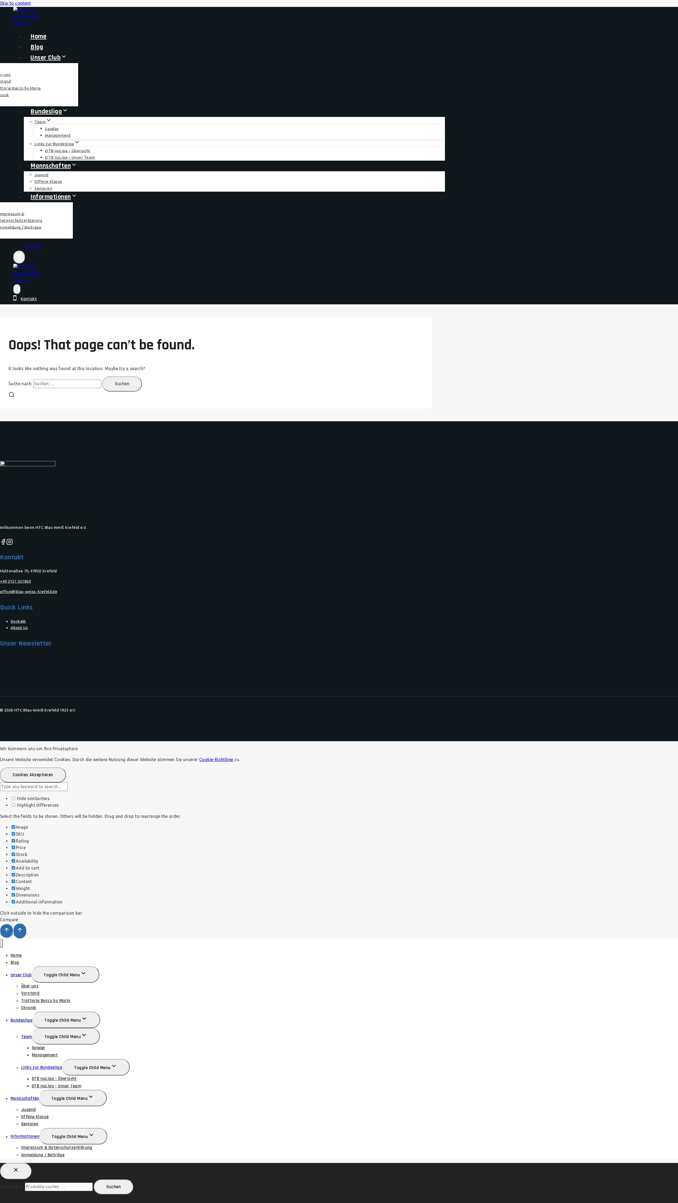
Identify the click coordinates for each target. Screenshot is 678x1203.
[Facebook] (3, 543)
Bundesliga (21, 1020)
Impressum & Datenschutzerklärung (56, 1148)
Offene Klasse (34, 1117)
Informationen (25, 1137)
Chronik (28, 1008)
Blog (15, 962)
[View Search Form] (17, 289)
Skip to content (15, 3)
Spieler (52, 128)
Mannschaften (25, 1098)
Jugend (28, 1110)
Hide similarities (33, 798)
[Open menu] (19, 257)
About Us (19, 627)
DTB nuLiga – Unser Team (56, 1086)
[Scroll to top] (6, 931)
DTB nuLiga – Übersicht (54, 1079)
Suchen (113, 1187)
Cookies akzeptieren (33, 775)
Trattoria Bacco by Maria (45, 1001)
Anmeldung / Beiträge (42, 1155)
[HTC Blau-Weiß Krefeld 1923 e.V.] (26, 280)
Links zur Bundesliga (41, 1068)
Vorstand (30, 993)
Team (26, 1037)
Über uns (29, 986)
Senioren (29, 1124)
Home (16, 955)
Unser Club (21, 975)
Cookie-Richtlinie (216, 759)
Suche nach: (12, 1186)
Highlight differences (37, 805)
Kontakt (33, 246)
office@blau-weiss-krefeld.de (28, 591)
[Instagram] (9, 543)
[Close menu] (1, 943)
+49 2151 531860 (15, 581)
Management (58, 135)
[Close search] (16, 1171)
